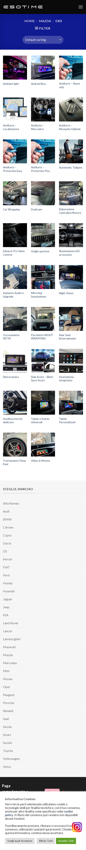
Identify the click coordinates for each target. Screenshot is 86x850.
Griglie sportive (40, 251)
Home (29, 21)
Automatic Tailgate (70, 167)
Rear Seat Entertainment (67, 336)
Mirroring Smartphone (38, 294)
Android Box (38, 83)
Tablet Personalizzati (67, 420)
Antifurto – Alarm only (69, 85)
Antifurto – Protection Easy (12, 169)
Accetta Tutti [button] (66, 840)
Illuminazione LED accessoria (69, 252)
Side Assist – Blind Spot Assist (42, 378)
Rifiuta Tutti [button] (46, 840)
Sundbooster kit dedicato (13, 420)
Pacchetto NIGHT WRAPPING (42, 336)
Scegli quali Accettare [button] (19, 840)
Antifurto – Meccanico (37, 127)
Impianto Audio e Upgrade (13, 294)
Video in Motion (40, 460)
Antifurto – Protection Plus (40, 169)
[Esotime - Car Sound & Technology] (23, 7)
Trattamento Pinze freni (14, 462)
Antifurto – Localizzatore (11, 127)
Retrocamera (11, 377)
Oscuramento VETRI (11, 336)
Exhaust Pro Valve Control (14, 252)
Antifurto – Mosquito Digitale (70, 127)
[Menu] (80, 7)
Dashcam (36, 209)
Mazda (45, 21)
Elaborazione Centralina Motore (70, 211)
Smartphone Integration (66, 378)
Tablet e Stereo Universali (40, 420)
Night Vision (66, 293)
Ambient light (11, 83)
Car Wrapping (11, 209)
